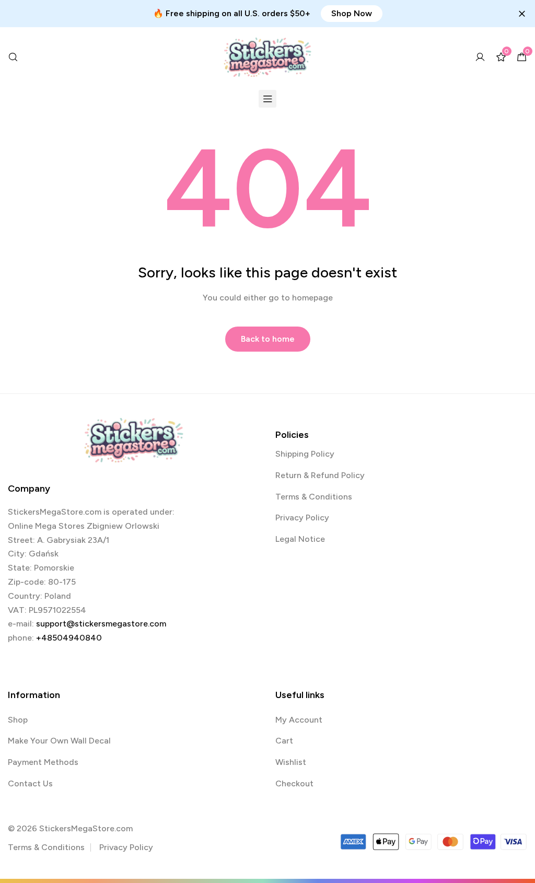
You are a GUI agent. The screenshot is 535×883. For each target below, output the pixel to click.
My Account (298, 720)
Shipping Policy (304, 454)
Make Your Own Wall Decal (59, 741)
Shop (18, 720)
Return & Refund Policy (320, 475)
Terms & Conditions (313, 497)
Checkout (294, 783)
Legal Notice (300, 539)
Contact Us (30, 783)
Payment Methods (43, 762)
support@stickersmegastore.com (101, 624)
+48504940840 (69, 638)
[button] (351, 13)
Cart (284, 741)
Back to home (268, 339)
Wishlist (290, 762)
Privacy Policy (302, 517)
